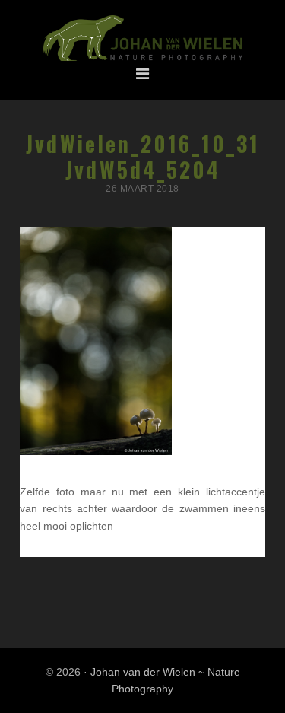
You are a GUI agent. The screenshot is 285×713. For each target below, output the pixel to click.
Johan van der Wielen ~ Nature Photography (142, 38)
